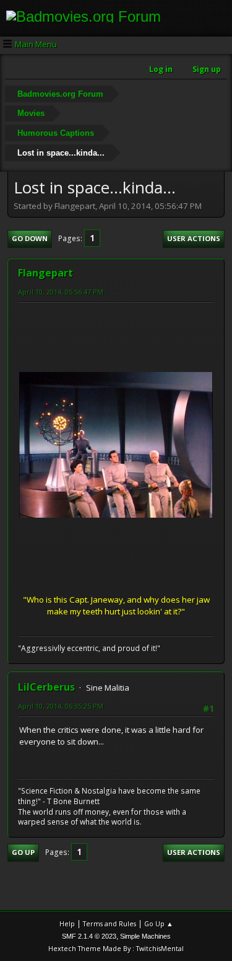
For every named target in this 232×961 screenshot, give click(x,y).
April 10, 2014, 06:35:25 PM (60, 706)
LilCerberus (46, 687)
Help (67, 923)
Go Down (30, 238)
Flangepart (45, 273)
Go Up (23, 852)
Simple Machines (145, 936)
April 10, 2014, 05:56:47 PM (60, 291)
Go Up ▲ (158, 923)
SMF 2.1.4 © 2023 (89, 936)
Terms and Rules (109, 923)
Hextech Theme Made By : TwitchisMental (116, 948)
